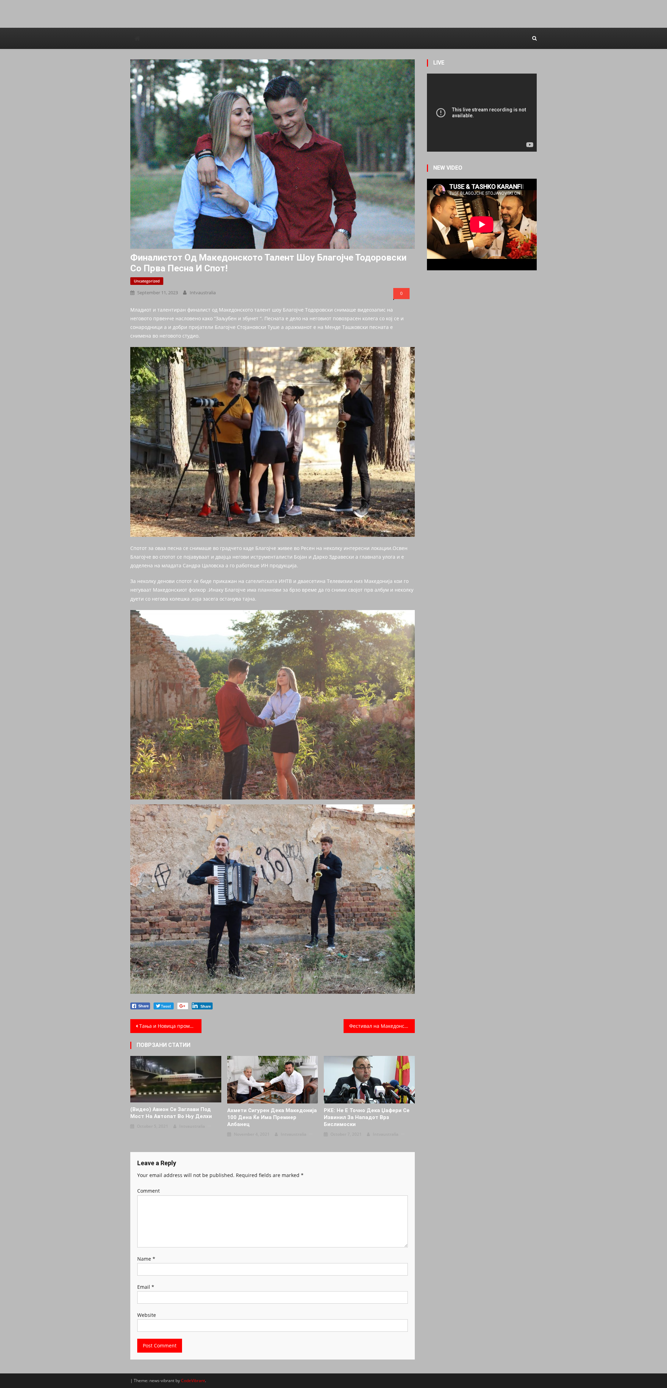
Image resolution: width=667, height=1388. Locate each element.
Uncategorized (147, 280)
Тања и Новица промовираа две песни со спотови (170, 1026)
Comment (148, 1190)
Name (146, 1258)
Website (146, 1315)
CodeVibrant (193, 1380)
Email (145, 1287)
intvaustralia (203, 292)
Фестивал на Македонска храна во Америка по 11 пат (382, 1026)
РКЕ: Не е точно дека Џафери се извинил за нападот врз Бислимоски (367, 1117)
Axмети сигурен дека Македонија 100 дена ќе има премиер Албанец (272, 1117)
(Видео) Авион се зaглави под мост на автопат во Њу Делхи (171, 1112)
